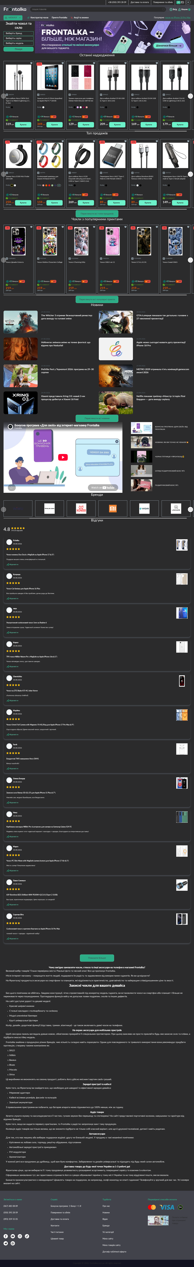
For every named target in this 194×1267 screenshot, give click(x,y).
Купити (23, 125)
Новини (106, 1213)
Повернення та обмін (163, 2)
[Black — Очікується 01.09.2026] (12, 185)
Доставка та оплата (140, 2)
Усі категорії (108, 1232)
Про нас (106, 1206)
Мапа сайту (108, 1239)
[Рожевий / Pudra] (43, 185)
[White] (80, 107)
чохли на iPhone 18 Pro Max (177, 18)
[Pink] (86, 107)
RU (182, 2)
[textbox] (18, 33)
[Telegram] (6, 1243)
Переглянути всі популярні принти (97, 299)
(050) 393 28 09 (11, 1213)
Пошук (18, 49)
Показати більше (97, 958)
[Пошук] (163, 9)
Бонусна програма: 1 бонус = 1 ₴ (66, 1206)
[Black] (74, 107)
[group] (112, 37)
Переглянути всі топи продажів (97, 214)
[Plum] (83, 107)
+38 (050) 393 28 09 (117, 2)
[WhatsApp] (13, 1243)
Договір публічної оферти (114, 1252)
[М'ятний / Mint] (52, 185)
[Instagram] (20, 1236)
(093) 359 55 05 (11, 1219)
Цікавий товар (57, 1239)
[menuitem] (178, 2)
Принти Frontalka (59, 18)
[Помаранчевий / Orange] (46, 185)
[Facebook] (6, 1236)
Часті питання (57, 1232)
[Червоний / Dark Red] (49, 185)
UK (178, 2)
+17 (59, 185)
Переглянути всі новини (97, 418)
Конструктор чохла (39, 18)
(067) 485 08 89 (11, 1206)
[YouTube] (13, 1236)
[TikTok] (27, 1236)
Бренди (106, 1226)
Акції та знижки (81, 18)
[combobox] (19, 33)
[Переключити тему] (188, 2)
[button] (117, 50)
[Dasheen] (77, 107)
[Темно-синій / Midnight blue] (55, 185)
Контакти (55, 1226)
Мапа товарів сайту (111, 1245)
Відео (105, 1219)
